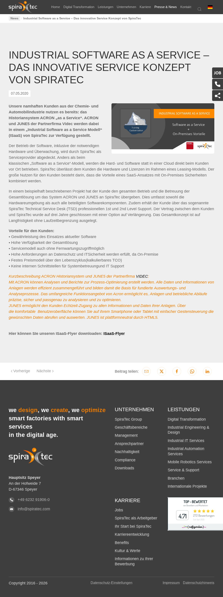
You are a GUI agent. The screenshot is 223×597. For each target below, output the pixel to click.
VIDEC (142, 276)
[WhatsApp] (192, 371)
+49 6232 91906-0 (34, 499)
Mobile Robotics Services (190, 462)
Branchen (176, 478)
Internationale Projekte (187, 486)
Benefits (122, 542)
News (14, 18)
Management (126, 435)
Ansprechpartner (129, 443)
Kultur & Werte (127, 550)
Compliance (125, 460)
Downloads (124, 468)
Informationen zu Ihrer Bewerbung (134, 561)
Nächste (44, 371)
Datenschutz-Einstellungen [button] (111, 583)
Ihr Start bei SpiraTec (133, 526)
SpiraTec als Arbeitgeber (136, 518)
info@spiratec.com (34, 509)
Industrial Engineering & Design (188, 429)
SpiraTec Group (128, 419)
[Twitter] (161, 371)
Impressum (171, 583)
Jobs (119, 510)
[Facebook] (176, 371)
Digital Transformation (187, 419)
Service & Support (183, 470)
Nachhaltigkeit (127, 451)
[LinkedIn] (207, 371)
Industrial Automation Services (186, 451)
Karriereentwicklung (132, 534)
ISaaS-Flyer (114, 333)
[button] (210, 7)
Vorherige (21, 371)
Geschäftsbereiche (131, 427)
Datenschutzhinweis (198, 583)
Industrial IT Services (186, 440)
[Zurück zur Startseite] (23, 7)
